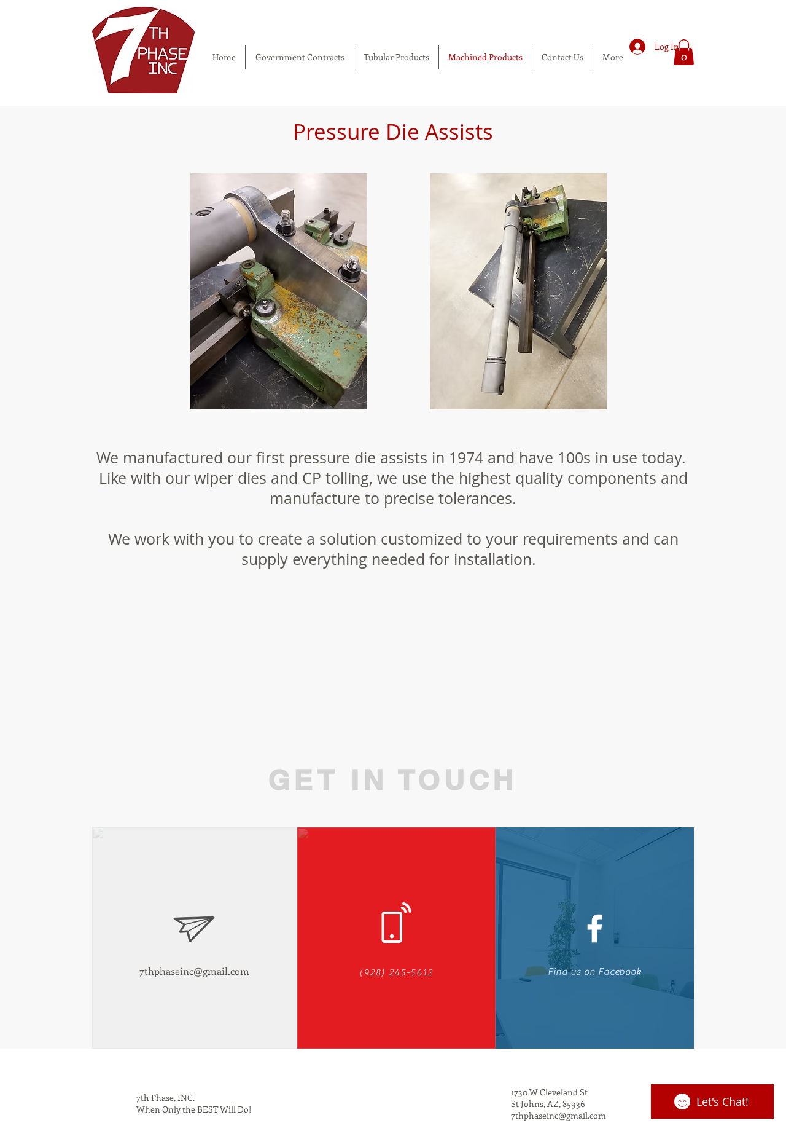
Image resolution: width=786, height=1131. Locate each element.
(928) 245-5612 (396, 972)
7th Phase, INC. (165, 1097)
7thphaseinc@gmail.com (194, 970)
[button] (684, 52)
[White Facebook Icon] (594, 928)
